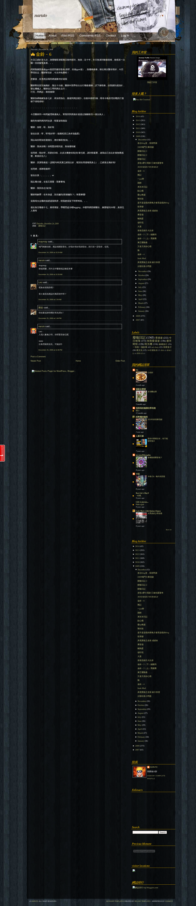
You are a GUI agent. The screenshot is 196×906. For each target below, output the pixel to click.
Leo (40, 282)
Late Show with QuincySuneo (148, 510)
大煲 (139, 226)
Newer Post (36, 361)
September (142, 279)
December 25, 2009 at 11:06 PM (50, 350)
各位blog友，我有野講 (147, 143)
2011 (138, 128)
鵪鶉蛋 (140, 218)
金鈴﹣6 (43, 54)
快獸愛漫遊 (153, 340)
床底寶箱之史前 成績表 (148, 210)
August (141, 283)
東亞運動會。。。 (145, 242)
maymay (42, 241)
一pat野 (141, 178)
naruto (40, 15)
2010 (138, 132)
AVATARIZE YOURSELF (148, 166)
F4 (137, 369)
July (140, 287)
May (140, 295)
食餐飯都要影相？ (155, 457)
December (142, 139)
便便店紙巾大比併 (145, 230)
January (141, 311)
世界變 (140, 206)
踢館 (139, 182)
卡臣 (138, 473)
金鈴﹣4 (141, 254)
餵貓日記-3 (142, 151)
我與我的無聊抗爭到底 (146, 407)
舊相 (162, 350)
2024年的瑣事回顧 (155, 419)
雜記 (139, 174)
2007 (138, 319)
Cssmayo (169, 901)
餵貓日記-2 (142, 155)
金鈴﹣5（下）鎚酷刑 (147, 234)
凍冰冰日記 (142, 186)
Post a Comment (38, 356)
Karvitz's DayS (142, 492)
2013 (138, 120)
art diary (155, 347)
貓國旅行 (163, 344)
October (141, 275)
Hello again (140, 504)
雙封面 (140, 198)
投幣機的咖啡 (142, 416)
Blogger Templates (115, 901)
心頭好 (150, 372)
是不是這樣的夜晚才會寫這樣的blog (153, 202)
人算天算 (140, 435)
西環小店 (140, 353)
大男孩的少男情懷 (155, 513)
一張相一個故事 (140, 347)
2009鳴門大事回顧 (146, 147)
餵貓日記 (141, 159)
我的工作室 (152, 82)
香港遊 (159, 337)
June (140, 291)
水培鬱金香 (152, 391)
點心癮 (140, 190)
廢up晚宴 (142, 194)
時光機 (148, 343)
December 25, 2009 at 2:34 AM (49, 299)
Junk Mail (142, 258)
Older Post (120, 361)
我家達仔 (167, 347)
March (141, 303)
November (142, 271)
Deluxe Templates (143, 901)
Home (78, 361)
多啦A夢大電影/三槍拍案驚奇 (150, 163)
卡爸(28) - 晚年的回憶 (156, 476)
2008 (138, 315)
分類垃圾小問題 (144, 266)
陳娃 (40, 307)
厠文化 (139, 350)
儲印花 (140, 222)
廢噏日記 (41, 225)
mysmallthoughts (143, 454)
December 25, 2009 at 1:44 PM (49, 318)
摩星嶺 (140, 214)
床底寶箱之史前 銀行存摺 (149, 262)
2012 (138, 124)
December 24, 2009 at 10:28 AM (50, 274)
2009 (138, 136)
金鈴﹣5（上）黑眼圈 (147, 238)
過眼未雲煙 (141, 389)
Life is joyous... (142, 501)
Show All (169, 530)
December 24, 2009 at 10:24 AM (50, 252)
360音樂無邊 (152, 350)
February (142, 307)
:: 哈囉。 (139, 495)
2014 (138, 116)
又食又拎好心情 (144, 246)
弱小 (137, 410)
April (140, 299)
